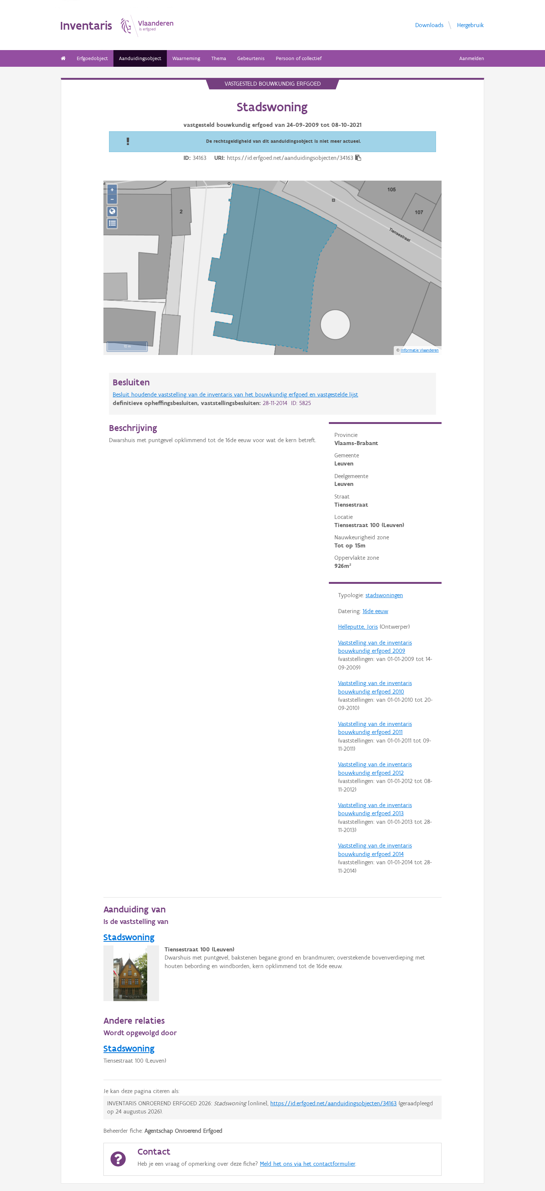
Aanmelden (471, 58)
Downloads (429, 24)
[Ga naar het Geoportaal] (112, 211)
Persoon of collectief (298, 58)
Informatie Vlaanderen (420, 350)
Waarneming (186, 58)
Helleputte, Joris (358, 626)
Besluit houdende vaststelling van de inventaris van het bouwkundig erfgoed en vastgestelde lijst (235, 394)
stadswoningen (384, 595)
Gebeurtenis (251, 58)
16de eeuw (375, 611)
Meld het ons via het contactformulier (307, 1163)
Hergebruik (470, 24)
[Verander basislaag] (112, 223)
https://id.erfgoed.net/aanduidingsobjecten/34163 (333, 1103)
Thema (218, 58)
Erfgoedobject (92, 58)
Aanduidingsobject (140, 58)
